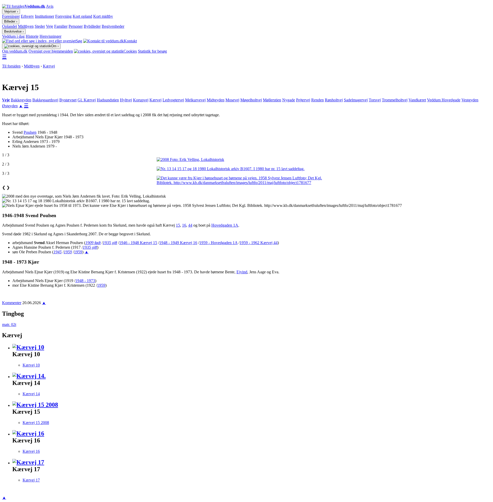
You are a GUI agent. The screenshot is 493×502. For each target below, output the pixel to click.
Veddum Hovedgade (443, 100)
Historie (32, 36)
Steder (40, 26)
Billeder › (10, 21)
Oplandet (9, 26)
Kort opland (82, 16)
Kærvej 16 (31, 451)
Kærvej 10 (31, 365)
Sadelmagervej (356, 100)
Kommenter (11, 303)
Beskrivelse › (14, 31)
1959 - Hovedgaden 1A (218, 242)
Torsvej (375, 100)
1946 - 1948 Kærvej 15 (138, 242)
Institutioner (44, 16)
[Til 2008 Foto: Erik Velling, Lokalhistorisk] (246, 159)
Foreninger (11, 16)
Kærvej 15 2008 (36, 422)
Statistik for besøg (152, 51)
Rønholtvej (334, 100)
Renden (317, 100)
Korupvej (140, 100)
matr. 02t (9, 324)
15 (178, 225)
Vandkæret (417, 100)
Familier (61, 26)
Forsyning (63, 16)
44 (190, 225)
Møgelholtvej (251, 100)
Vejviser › (11, 11)
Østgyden (10, 106)
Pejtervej (303, 100)
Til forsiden (11, 66)
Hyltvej (126, 100)
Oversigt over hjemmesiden (51, 51)
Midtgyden (215, 100)
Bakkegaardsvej (45, 100)
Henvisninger (50, 36)
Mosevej (232, 100)
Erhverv (27, 16)
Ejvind (241, 272)
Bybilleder (92, 26)
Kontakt (130, 41)
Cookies (130, 51)
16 (184, 225)
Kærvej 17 (31, 480)
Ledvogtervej (173, 100)
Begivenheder (113, 26)
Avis (49, 6)
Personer (76, 26)
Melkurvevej (195, 100)
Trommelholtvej (394, 100)
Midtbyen (26, 26)
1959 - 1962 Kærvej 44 (259, 242)
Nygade (288, 100)
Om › (55, 46)
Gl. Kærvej (87, 100)
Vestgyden (469, 100)
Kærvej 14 (31, 394)
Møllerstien (272, 100)
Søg (79, 41)
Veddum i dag (13, 36)
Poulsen (30, 132)
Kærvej (49, 66)
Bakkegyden (21, 100)
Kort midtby (103, 16)
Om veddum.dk (14, 51)
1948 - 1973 (85, 280)
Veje (49, 26)
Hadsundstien (108, 100)
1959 (78, 252)
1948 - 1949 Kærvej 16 (178, 242)
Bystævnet (68, 100)
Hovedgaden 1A (224, 225)
